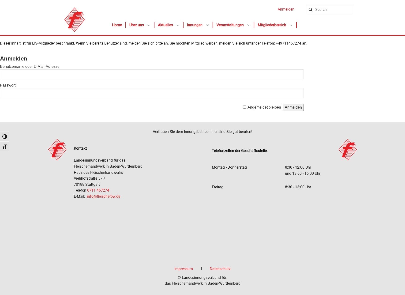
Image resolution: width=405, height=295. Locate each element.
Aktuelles (165, 25)
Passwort (7, 85)
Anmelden (286, 9)
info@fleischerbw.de (103, 196)
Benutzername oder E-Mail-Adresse (30, 66)
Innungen (194, 25)
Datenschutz (220, 269)
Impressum (183, 269)
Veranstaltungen (230, 25)
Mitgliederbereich (272, 25)
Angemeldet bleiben (264, 107)
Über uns (136, 25)
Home (117, 25)
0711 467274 (98, 190)
